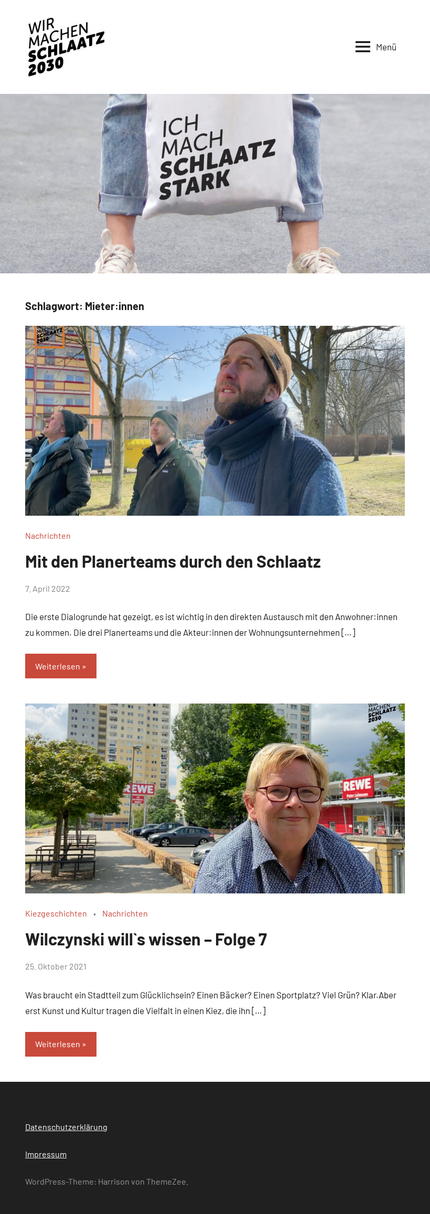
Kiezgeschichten (56, 913)
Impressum (46, 1154)
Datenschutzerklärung (66, 1127)
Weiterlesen (57, 666)
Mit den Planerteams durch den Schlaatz (173, 561)
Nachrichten (48, 535)
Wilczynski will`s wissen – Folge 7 (146, 939)
